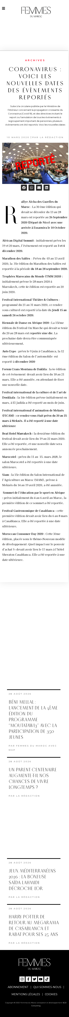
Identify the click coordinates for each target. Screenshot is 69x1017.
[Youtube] (40, 979)
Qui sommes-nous (47, 987)
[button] (24, 188)
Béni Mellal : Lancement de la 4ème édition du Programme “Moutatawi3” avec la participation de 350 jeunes (33, 719)
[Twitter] (34, 979)
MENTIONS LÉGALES (26, 994)
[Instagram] (22, 979)
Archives (35, 60)
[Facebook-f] (28, 979)
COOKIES (51, 994)
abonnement (18, 987)
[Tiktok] (47, 979)
